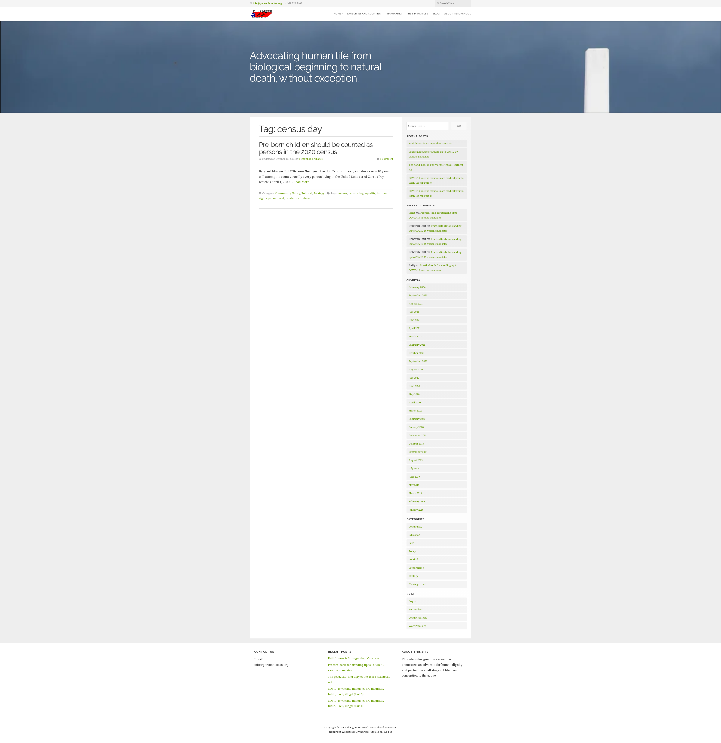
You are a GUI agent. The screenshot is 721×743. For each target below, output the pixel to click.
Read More (301, 182)
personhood (276, 198)
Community (283, 193)
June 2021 (414, 320)
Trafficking (393, 13)
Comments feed (418, 617)
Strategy (319, 193)
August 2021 (416, 303)
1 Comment (386, 159)
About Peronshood (457, 13)
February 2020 (417, 418)
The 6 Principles (417, 13)
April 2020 (415, 402)
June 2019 (414, 476)
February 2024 (417, 287)
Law (411, 543)
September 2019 (418, 452)
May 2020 (414, 394)
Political (307, 193)
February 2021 (417, 344)
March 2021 (415, 336)
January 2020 (416, 427)
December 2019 (418, 435)
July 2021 (414, 311)
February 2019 (417, 501)
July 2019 (414, 468)
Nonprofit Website (340, 731)
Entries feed (415, 609)
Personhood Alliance (311, 159)
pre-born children (298, 198)
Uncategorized (417, 584)
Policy (296, 193)
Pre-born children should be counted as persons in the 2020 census (316, 148)
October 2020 (416, 353)
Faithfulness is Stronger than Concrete (430, 143)
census (342, 193)
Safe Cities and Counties (364, 13)
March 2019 (415, 493)
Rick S (412, 212)
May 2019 (414, 485)
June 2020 (414, 386)
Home (337, 13)
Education (414, 535)
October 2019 (416, 443)
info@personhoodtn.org (267, 3)
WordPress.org (417, 626)
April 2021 (415, 328)
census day (356, 193)
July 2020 (414, 377)
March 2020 (415, 410)
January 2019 (416, 509)
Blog (436, 13)
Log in (412, 601)
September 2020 (418, 361)
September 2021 (418, 295)
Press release (416, 567)
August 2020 (416, 369)
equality (370, 193)
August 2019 (416, 460)
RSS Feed (376, 731)
